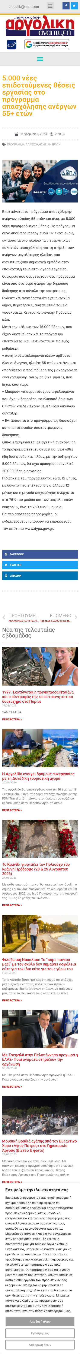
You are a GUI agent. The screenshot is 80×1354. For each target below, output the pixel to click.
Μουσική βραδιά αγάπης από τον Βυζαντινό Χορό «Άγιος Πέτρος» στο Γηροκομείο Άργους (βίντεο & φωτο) (39, 1146)
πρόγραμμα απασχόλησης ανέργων (34, 144)
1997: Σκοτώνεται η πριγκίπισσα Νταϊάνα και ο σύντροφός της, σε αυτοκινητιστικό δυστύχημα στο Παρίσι (38, 697)
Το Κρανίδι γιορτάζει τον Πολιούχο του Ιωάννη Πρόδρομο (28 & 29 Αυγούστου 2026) (36, 869)
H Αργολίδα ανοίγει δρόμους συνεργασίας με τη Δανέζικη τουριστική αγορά (38, 776)
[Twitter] (74, 5)
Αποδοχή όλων (40, 1321)
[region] (40, 1268)
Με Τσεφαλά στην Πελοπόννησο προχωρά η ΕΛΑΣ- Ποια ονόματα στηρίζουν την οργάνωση (40, 1059)
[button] (50, 5)
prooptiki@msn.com (24, 7)
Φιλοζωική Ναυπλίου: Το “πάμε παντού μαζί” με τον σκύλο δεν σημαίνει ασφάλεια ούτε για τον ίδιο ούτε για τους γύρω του (39, 964)
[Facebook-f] (66, 5)
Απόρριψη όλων (40, 1344)
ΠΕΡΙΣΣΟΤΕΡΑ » (12, 719)
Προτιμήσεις (40, 1333)
